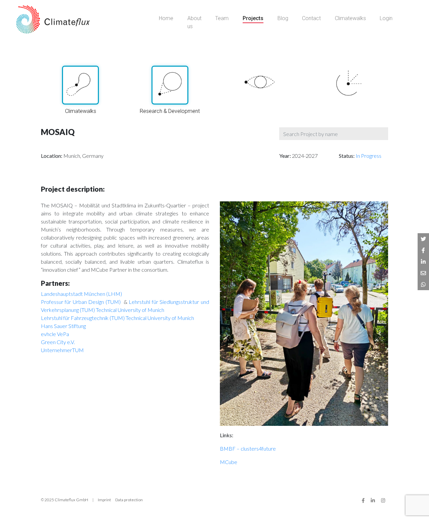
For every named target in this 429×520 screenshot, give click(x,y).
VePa (63, 334)
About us (194, 22)
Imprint (104, 499)
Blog (283, 18)
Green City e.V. (58, 342)
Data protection (129, 499)
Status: (347, 155)
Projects (253, 18)
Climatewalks (350, 18)
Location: (52, 155)
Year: (285, 155)
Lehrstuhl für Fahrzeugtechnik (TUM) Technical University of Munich (117, 318)
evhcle (48, 334)
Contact (311, 18)
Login (386, 18)
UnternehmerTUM (62, 350)
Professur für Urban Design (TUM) (81, 302)
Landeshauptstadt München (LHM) (81, 293)
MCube (228, 462)
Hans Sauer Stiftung (63, 326)
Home (166, 18)
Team (222, 18)
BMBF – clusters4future (248, 448)
